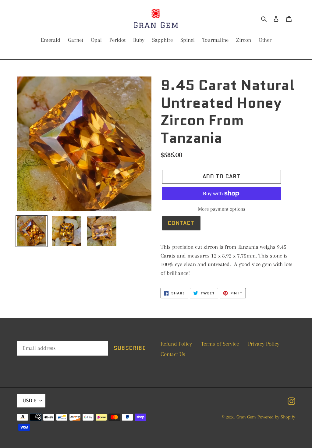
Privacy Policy (263, 344)
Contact (181, 223)
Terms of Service (220, 344)
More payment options (221, 209)
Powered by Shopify (276, 417)
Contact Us (173, 354)
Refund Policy (176, 344)
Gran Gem (246, 417)
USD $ (30, 400)
